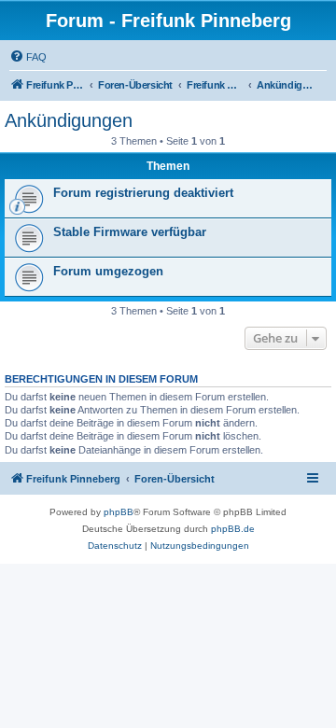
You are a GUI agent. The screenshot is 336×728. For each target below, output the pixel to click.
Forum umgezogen (108, 271)
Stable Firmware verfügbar (129, 232)
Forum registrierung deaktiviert (143, 193)
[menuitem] (28, 57)
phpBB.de (233, 529)
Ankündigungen (69, 120)
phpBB (118, 512)
